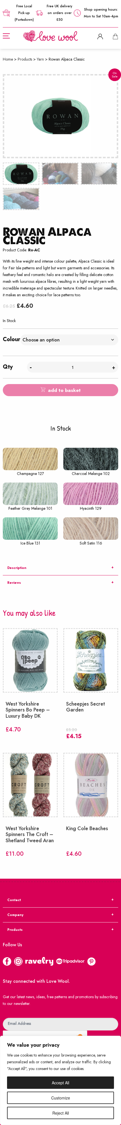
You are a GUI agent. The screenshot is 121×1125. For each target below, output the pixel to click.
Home (8, 59)
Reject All (60, 1113)
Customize (60, 1098)
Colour (11, 339)
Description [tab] (16, 567)
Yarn (40, 59)
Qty (8, 367)
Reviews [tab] (14, 582)
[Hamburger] (6, 35)
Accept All (60, 1082)
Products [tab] (15, 929)
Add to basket (64, 390)
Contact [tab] (14, 900)
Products (25, 59)
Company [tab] (15, 914)
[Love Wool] (50, 35)
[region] (60, 1080)
